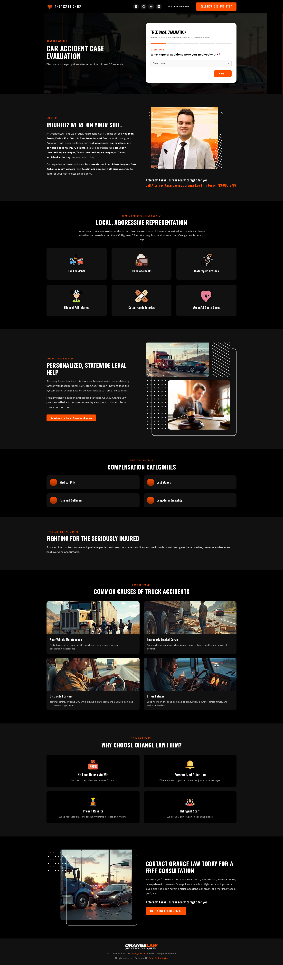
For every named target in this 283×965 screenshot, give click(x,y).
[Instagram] (144, 6)
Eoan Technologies (158, 958)
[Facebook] (136, 6)
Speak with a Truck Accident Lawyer (71, 417)
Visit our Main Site (178, 6)
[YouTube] (151, 6)
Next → (223, 73)
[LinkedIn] (159, 6)
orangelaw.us (138, 953)
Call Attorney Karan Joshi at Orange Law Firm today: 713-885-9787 (191, 185)
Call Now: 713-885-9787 (216, 6)
